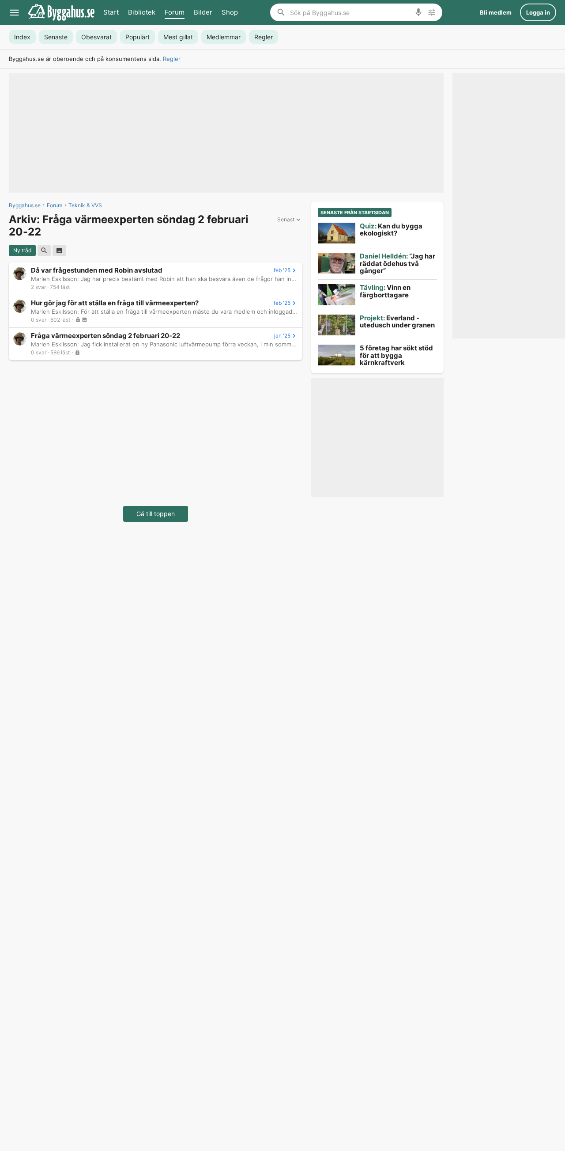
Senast (285, 219)
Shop (230, 12)
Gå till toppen (155, 513)
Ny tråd (22, 250)
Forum (175, 12)
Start (111, 12)
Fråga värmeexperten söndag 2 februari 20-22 (105, 335)
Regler (172, 58)
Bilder (203, 12)
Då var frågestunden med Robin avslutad (96, 270)
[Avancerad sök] (432, 12)
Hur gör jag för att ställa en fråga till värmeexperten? (115, 303)
